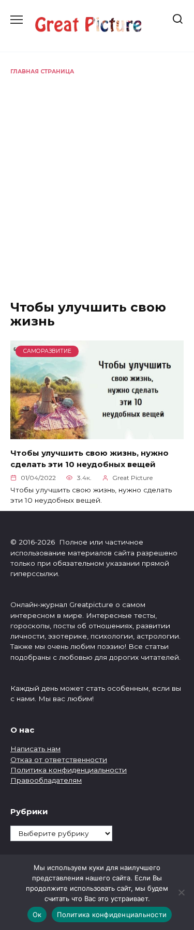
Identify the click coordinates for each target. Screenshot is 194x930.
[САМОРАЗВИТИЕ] (97, 433)
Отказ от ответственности (58, 759)
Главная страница (42, 71)
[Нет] (181, 892)
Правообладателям (46, 780)
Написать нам (35, 749)
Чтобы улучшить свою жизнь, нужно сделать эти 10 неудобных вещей (89, 458)
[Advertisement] (97, 178)
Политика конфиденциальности (68, 770)
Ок (37, 914)
